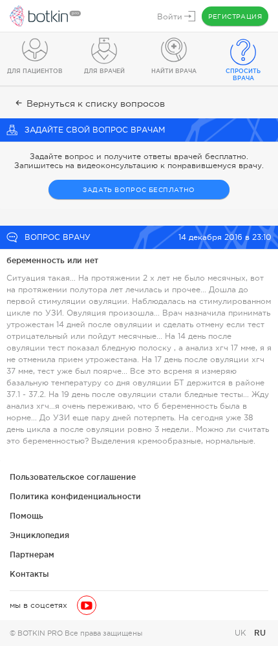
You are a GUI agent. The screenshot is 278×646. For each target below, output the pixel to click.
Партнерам (32, 554)
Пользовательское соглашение (73, 477)
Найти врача (174, 71)
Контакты (29, 574)
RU (260, 633)
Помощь (26, 515)
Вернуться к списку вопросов (96, 103)
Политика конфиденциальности (75, 496)
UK (242, 633)
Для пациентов (35, 71)
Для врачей (104, 71)
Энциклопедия (39, 535)
